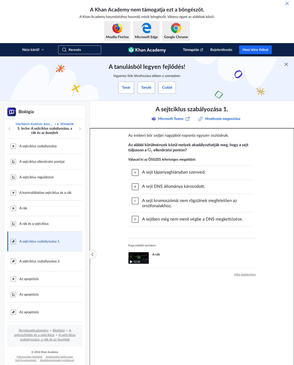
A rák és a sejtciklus (34, 224)
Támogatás (191, 50)
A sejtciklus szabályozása (38, 146)
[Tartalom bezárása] (93, 254)
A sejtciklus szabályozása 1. (39, 241)
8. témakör (65, 124)
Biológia (59, 330)
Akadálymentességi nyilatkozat (57, 360)
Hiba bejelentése (245, 274)
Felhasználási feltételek (29, 357)
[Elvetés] (287, 3)
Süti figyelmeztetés (25, 360)
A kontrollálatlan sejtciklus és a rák (45, 192)
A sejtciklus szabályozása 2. (39, 261)
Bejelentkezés (221, 50)
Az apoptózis (29, 279)
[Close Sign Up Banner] (286, 64)
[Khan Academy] (147, 49)
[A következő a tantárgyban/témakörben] (79, 128)
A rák (23, 208)
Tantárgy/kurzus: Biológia (34, 124)
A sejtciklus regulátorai (36, 177)
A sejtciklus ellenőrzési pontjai (42, 161)
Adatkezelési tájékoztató (59, 357)
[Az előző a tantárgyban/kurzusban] (9, 128)
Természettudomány (34, 330)
